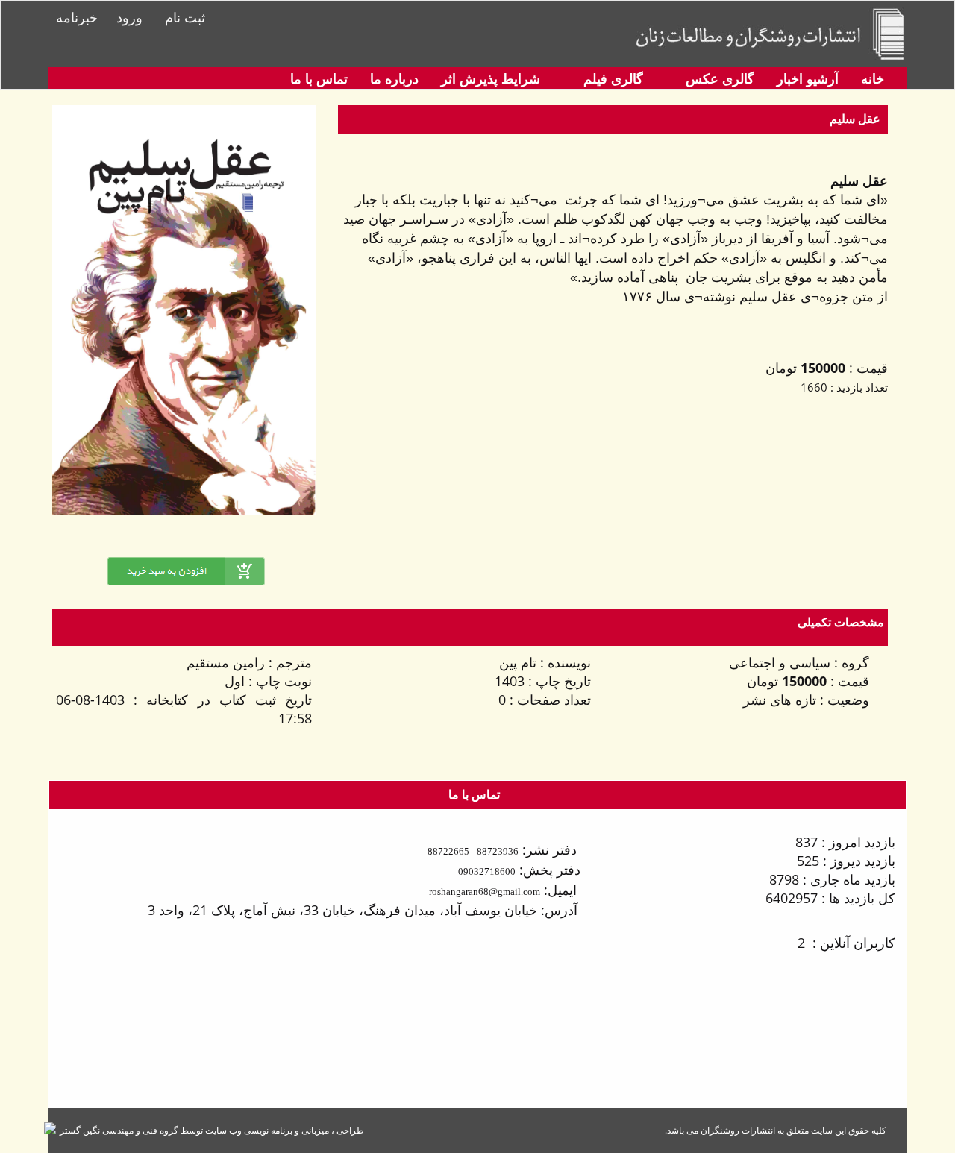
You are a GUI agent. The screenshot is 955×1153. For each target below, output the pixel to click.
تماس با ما (319, 78)
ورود (129, 17)
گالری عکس (718, 78)
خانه (872, 78)
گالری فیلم (611, 78)
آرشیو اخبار (808, 78)
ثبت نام (185, 17)
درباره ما (394, 78)
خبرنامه (77, 17)
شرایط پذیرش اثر (490, 78)
